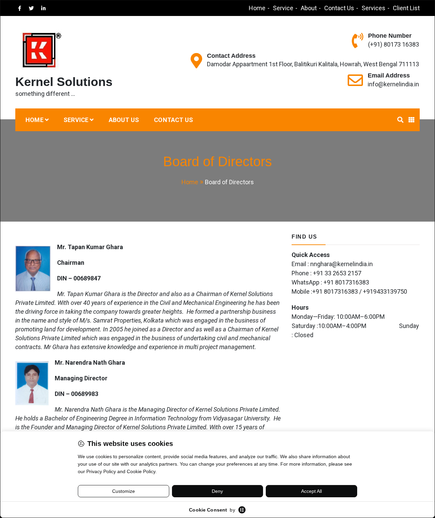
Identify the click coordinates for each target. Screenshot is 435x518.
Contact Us (339, 8)
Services (373, 8)
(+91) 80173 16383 (393, 44)
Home (257, 8)
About (309, 8)
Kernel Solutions (63, 82)
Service (283, 8)
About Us (124, 119)
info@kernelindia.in (393, 84)
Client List (406, 8)
